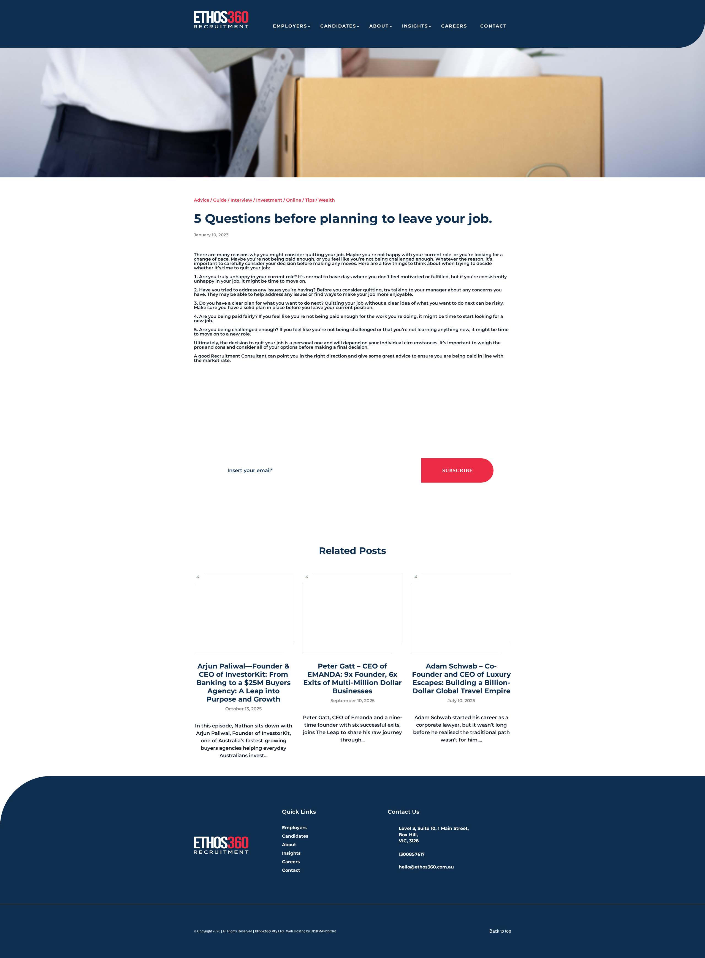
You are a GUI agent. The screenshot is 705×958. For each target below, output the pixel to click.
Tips (309, 200)
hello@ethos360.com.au (426, 867)
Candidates (338, 26)
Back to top (500, 931)
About (379, 26)
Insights (415, 26)
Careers (454, 26)
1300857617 (412, 854)
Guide (220, 200)
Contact (493, 26)
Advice (201, 200)
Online (293, 200)
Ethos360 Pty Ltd (269, 931)
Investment (269, 200)
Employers (290, 26)
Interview (241, 200)
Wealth (326, 200)
